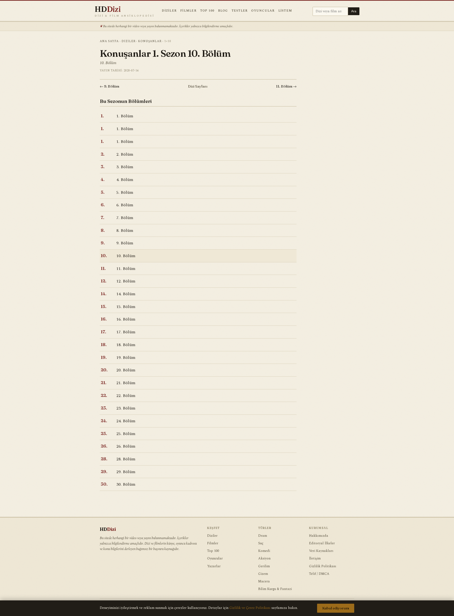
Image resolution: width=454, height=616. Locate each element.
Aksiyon (264, 558)
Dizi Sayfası (197, 86)
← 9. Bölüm (109, 86)
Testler (239, 11)
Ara (353, 11)
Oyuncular (263, 11)
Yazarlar (214, 566)
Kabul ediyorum (335, 608)
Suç (260, 543)
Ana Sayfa (109, 41)
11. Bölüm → (286, 86)
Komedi (264, 551)
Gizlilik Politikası (322, 566)
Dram (262, 535)
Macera (264, 581)
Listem (285, 11)
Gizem (263, 573)
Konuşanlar (150, 41)
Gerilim (264, 566)
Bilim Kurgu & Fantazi (275, 589)
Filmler (188, 11)
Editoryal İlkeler (322, 543)
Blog (223, 11)
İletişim (315, 558)
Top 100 (207, 11)
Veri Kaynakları (321, 551)
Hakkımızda (318, 535)
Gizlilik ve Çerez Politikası (250, 608)
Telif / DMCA (319, 573)
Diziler (169, 11)
